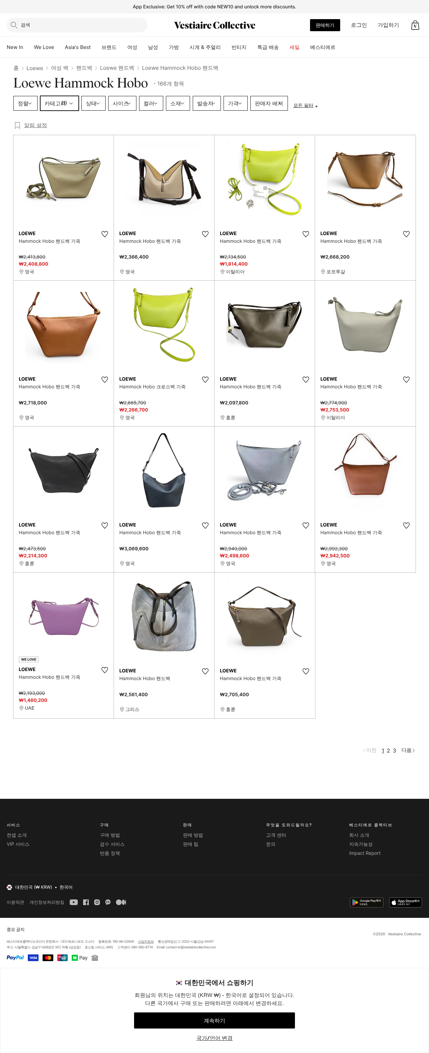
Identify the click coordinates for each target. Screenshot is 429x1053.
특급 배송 (268, 47)
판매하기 (325, 25)
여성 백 (60, 67)
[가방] (184, 47)
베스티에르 (322, 47)
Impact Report (365, 853)
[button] (415, 25)
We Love (44, 47)
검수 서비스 (112, 844)
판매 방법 (193, 835)
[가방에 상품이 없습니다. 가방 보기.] (415, 25)
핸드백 (84, 67)
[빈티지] (252, 47)
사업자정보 (146, 942)
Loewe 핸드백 (117, 67)
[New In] (28, 47)
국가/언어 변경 (214, 1038)
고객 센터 (276, 835)
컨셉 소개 (17, 835)
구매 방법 (110, 835)
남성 (153, 47)
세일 (295, 47)
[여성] (142, 47)
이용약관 (15, 902)
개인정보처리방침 (46, 902)
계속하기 (214, 1020)
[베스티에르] (341, 47)
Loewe (34, 68)
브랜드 (109, 47)
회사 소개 (359, 835)
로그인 (359, 24)
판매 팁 (190, 844)
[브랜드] (122, 47)
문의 (270, 844)
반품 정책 (110, 853)
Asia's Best (78, 47)
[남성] (163, 47)
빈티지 (239, 47)
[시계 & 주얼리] (226, 47)
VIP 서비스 (18, 844)
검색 (25, 24)
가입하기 (388, 24)
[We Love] (59, 47)
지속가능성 (361, 844)
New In (15, 47)
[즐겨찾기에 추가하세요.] (105, 234)
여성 (132, 47)
